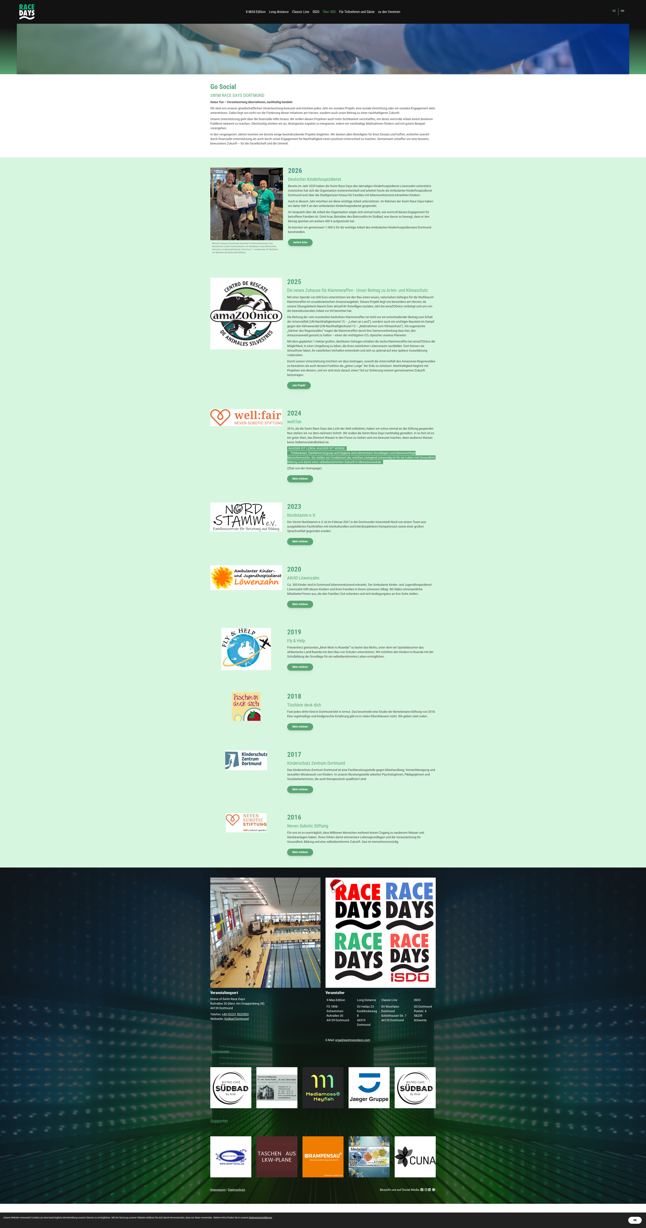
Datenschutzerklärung (260, 1217)
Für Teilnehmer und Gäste (357, 12)
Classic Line (300, 12)
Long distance (279, 12)
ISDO (316, 12)
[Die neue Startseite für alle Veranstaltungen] (26, 12)
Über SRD (329, 12)
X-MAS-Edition (256, 12)
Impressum (218, 1189)
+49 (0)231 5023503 (235, 1014)
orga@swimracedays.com (352, 1040)
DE (614, 10)
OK (635, 1220)
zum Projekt (299, 385)
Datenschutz (236, 1189)
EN (622, 10)
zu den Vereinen (389, 12)
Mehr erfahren (300, 478)
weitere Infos (300, 242)
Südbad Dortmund (236, 1019)
